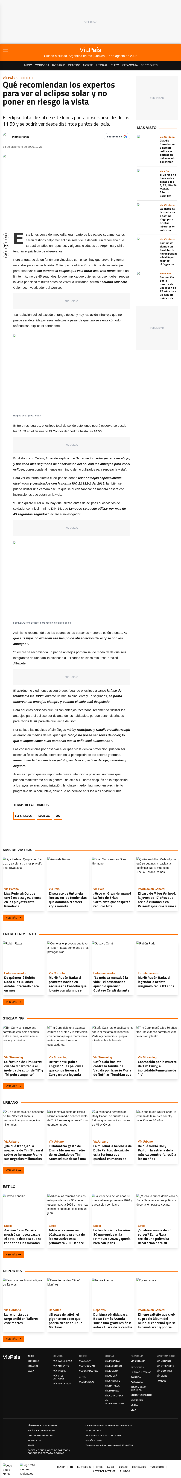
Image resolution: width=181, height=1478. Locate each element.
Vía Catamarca (88, 1371)
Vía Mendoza (87, 1382)
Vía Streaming (165, 1366)
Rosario (58, 65)
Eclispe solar (24, 816)
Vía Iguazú (111, 1371)
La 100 (111, 1467)
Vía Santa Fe (112, 1381)
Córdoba (42, 65)
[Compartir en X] (6, 254)
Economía (137, 1382)
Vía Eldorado (113, 1366)
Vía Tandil (59, 1371)
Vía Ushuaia (138, 1361)
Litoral (102, 65)
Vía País (9, 78)
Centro (74, 65)
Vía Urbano (164, 1361)
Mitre (99, 1467)
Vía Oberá (111, 1376)
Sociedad (25, 78)
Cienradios (139, 1467)
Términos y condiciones (42, 1425)
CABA (31, 1371)
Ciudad (123, 1467)
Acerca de (34, 1440)
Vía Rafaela (112, 1386)
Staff (31, 1445)
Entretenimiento (141, 1395)
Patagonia (130, 65)
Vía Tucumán (87, 1366)
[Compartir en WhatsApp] (6, 245)
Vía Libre (162, 1376)
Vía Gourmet (164, 1371)
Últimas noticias (141, 1372)
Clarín (61, 1467)
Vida (133, 1410)
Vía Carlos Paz (62, 1361)
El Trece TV (84, 1467)
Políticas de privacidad (42, 1430)
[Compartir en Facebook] (6, 236)
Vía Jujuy (85, 1361)
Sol (58, 816)
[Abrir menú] (23, 49)
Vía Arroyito (61, 1366)
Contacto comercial (41, 1435)
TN (71, 1467)
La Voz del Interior (104, 1471)
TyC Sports (157, 1467)
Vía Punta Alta (62, 1383)
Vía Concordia (114, 1396)
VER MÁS (11, 917)
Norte (88, 65)
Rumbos (162, 1381)
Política (136, 1377)
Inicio (28, 65)
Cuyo (115, 65)
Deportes (137, 1400)
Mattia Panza (20, 136)
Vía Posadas (112, 1361)
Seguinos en (114, 136)
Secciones (149, 65)
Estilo (135, 1405)
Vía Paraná (112, 1391)
